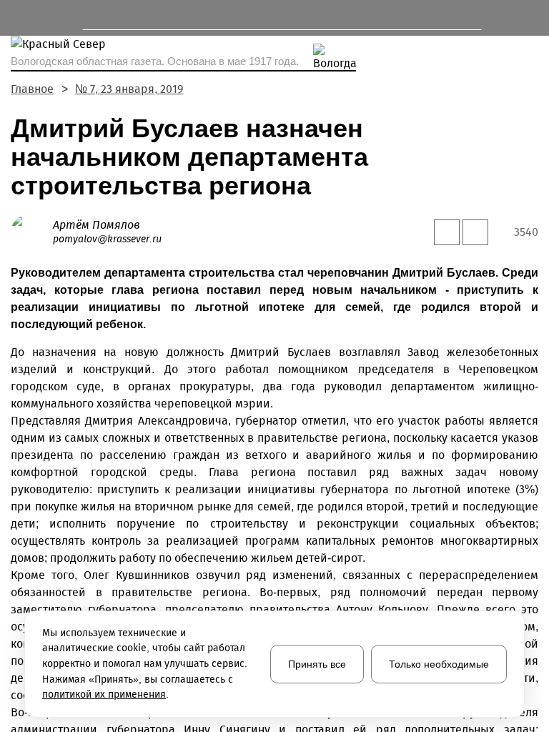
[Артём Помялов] (32, 231)
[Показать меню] (17, 18)
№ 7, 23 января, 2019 (129, 89)
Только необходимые (439, 664)
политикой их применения (104, 694)
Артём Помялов (96, 225)
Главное (32, 89)
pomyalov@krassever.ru (107, 239)
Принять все (317, 664)
